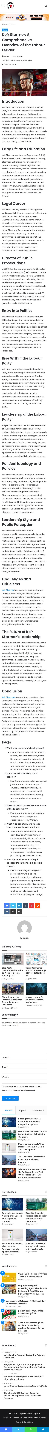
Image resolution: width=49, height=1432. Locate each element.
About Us (7, 1417)
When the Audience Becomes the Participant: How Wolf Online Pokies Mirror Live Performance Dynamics (32, 1173)
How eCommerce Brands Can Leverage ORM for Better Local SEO (36, 972)
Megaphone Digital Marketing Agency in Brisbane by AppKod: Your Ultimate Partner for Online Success (32, 1289)
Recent (8, 1110)
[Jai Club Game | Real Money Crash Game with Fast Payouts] (9, 1160)
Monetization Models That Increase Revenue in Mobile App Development (31, 1147)
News (13, 24)
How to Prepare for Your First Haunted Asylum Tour (35, 1000)
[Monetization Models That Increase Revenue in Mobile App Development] (9, 1148)
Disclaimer (28, 1417)
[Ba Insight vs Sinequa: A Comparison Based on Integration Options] (9, 1122)
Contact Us (17, 1417)
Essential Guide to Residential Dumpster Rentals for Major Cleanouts (32, 1134)
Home (6, 24)
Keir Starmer (8, 590)
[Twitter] (13, 905)
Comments (38, 1110)
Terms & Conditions (24, 1422)
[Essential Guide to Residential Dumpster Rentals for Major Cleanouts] (9, 1135)
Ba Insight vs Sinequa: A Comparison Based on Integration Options (29, 1121)
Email (5, 1067)
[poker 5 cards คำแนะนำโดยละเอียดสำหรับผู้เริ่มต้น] (9, 1314)
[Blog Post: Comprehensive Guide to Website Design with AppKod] (13, 959)
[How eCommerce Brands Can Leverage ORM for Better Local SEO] (36, 959)
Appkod (36, 1413)
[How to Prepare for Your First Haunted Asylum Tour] (36, 989)
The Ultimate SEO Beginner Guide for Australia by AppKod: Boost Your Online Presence (31, 1326)
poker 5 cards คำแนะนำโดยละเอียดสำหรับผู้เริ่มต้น (30, 1312)
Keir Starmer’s (8, 697)
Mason (6, 56)
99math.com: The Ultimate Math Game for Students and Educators (12, 1001)
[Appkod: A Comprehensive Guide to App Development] (10, 6)
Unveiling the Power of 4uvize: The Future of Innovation (32, 1275)
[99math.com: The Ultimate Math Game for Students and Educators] (13, 989)
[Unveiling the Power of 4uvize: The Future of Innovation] (9, 1277)
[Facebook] (7, 905)
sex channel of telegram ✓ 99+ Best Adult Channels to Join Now (25, 1302)
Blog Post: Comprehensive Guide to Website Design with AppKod (12, 972)
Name (5, 1057)
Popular (22, 1110)
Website (5, 1077)
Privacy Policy (40, 1417)
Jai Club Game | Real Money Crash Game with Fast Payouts (31, 1159)
